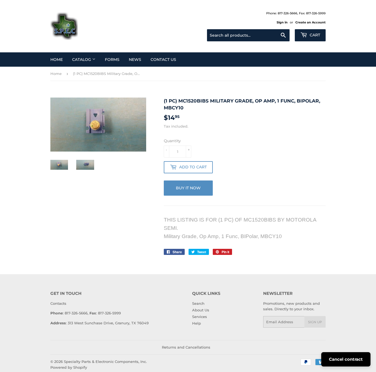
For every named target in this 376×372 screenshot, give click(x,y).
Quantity (172, 140)
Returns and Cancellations (186, 347)
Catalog (82, 59)
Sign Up (315, 322)
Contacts (58, 303)
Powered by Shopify (68, 367)
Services (199, 316)
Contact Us (163, 59)
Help (196, 323)
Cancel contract (346, 359)
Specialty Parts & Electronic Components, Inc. (105, 361)
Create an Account (310, 22)
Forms (112, 59)
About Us (200, 310)
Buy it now (188, 187)
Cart (314, 35)
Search (198, 303)
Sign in (282, 22)
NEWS (135, 59)
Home (56, 59)
